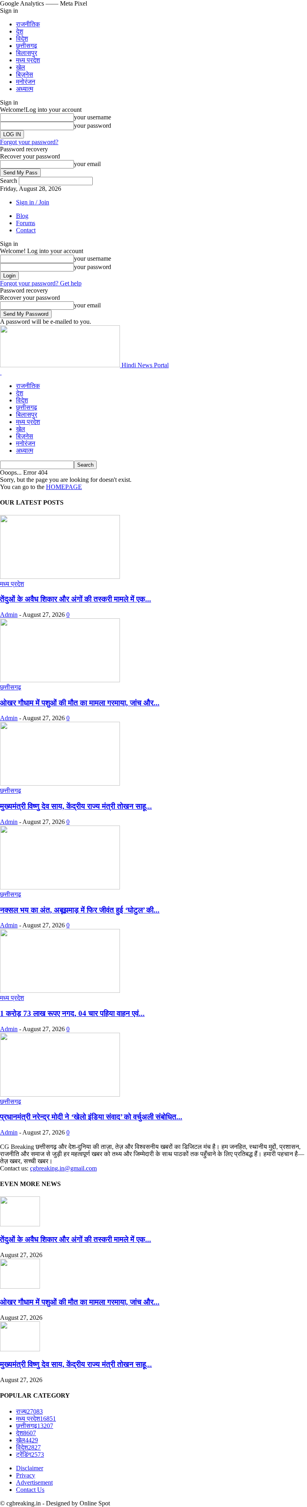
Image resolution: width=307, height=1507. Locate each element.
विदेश (22, 38)
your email (87, 163)
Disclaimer (29, 1468)
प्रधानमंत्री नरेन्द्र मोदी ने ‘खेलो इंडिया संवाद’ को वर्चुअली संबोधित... (91, 1117)
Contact (26, 230)
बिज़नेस (24, 74)
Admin (9, 614)
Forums (25, 223)
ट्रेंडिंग (30, 1454)
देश (19, 31)
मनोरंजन (25, 81)
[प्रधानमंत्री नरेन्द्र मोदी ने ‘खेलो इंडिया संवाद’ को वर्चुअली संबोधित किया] (60, 1094)
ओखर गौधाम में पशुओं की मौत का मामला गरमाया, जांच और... (79, 703)
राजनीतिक (28, 24)
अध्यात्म (24, 88)
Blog (22, 215)
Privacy (25, 1475)
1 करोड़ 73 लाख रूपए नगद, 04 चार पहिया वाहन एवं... (72, 1013)
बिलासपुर (26, 53)
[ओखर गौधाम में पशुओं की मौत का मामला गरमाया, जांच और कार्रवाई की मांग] (60, 680)
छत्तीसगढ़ (26, 45)
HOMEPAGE (64, 486)
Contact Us (30, 1489)
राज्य (29, 1411)
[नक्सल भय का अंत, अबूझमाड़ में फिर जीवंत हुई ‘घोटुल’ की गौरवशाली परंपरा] (60, 887)
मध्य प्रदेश (28, 60)
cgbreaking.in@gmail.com (63, 1168)
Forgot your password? (29, 142)
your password (92, 125)
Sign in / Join (32, 202)
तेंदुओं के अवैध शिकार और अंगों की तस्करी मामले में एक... (75, 599)
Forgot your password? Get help (41, 283)
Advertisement (34, 1482)
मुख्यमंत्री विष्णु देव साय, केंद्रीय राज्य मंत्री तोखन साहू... (76, 806)
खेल (20, 67)
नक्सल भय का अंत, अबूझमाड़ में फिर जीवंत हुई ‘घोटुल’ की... (79, 910)
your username (92, 117)
